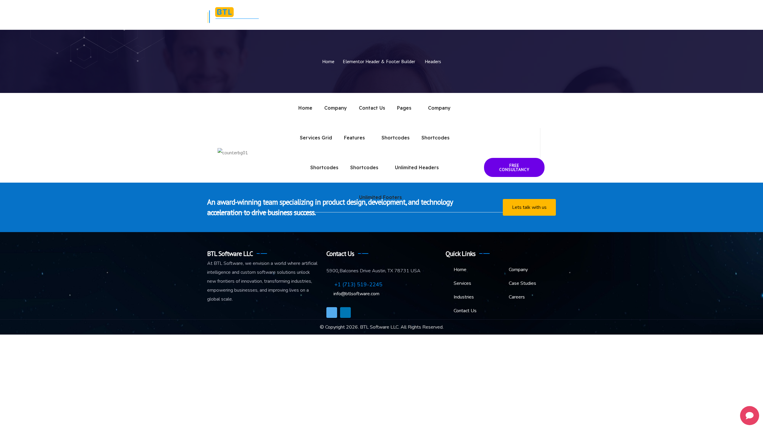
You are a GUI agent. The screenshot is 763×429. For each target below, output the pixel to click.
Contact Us (539, 15)
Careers (509, 15)
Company (380, 15)
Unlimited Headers (417, 167)
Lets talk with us (529, 207)
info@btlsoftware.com (355, 293)
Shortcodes (396, 138)
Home (355, 15)
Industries (445, 15)
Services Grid (316, 138)
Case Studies (478, 15)
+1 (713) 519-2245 (357, 284)
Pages (404, 108)
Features (354, 138)
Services (409, 15)
